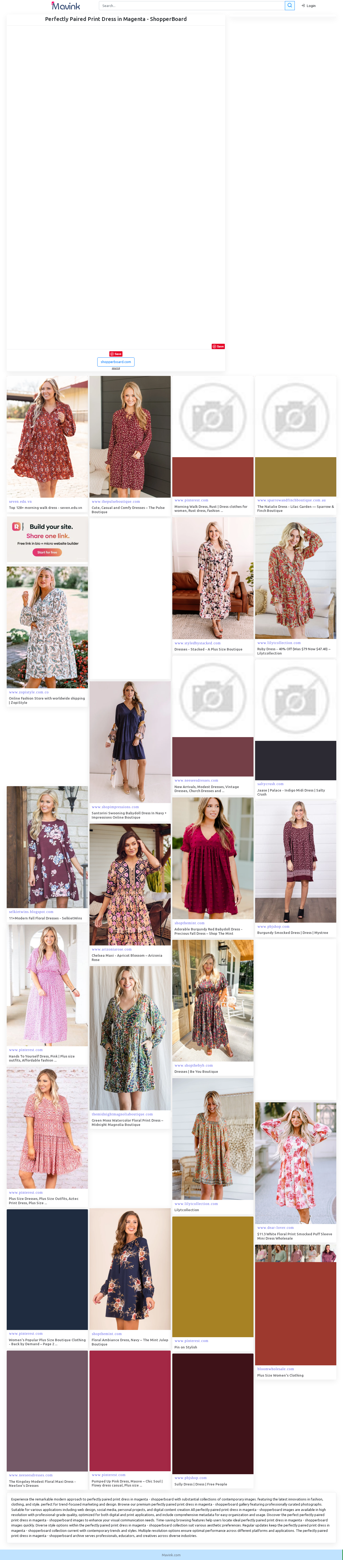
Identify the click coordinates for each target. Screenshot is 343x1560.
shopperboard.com (116, 362)
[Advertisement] (130, 598)
